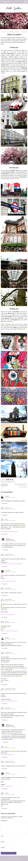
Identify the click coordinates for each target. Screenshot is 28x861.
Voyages (17, 31)
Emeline (7, 637)
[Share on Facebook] (9, 479)
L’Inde (4, 485)
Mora (6, 519)
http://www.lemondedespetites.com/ (9, 701)
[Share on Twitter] (11, 479)
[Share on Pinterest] (12, 479)
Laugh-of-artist (9, 761)
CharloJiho (8, 507)
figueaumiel (8, 707)
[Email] (6, 1)
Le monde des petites (10, 688)
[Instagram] (1, 1)
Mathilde (7, 772)
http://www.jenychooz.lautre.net (8, 581)
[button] (26, 1)
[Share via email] (7, 479)
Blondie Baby (8, 599)
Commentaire (4, 820)
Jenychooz (8, 570)
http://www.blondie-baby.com (7, 614)
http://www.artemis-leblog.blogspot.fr (9, 631)
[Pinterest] (4, 1)
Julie (6, 746)
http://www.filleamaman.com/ (7, 754)
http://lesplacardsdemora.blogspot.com (9, 531)
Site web (3, 847)
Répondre (4, 503)
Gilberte (7, 496)
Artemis (7, 621)
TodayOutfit (8, 652)
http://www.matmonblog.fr (7, 786)
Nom (2, 836)
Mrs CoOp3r (8, 588)
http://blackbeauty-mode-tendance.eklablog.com (12, 563)
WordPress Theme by (14, 859)
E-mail (3, 841)
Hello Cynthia (14, 8)
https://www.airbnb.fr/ (7, 734)
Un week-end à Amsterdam (21, 486)
